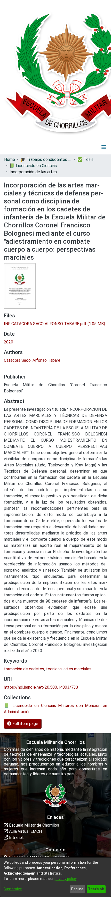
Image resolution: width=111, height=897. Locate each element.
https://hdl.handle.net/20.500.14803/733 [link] (41, 687)
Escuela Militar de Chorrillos (33, 825)
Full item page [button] (24, 723)
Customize (13, 889)
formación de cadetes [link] (24, 668)
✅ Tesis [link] (85, 159)
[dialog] (55, 877)
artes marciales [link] (77, 668)
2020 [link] (8, 342)
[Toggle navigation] (104, 147)
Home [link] (9, 159)
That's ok (96, 889)
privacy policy (65, 879)
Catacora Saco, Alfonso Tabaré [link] (32, 360)
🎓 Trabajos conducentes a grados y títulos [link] (46, 159)
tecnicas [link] (54, 668)
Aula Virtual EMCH (25, 831)
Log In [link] (88, 147)
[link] (54, 323)
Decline (77, 889)
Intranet (16, 837)
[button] (72, 147)
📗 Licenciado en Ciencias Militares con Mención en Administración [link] (35, 165)
